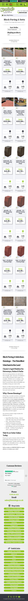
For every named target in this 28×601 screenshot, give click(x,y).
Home (5, 15)
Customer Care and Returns (14, 568)
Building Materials (14, 511)
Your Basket (14, 588)
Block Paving (10, 15)
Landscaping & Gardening (14, 514)
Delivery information (14, 565)
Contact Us (14, 562)
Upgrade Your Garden (14, 551)
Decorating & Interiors (14, 539)
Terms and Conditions (14, 576)
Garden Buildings (14, 517)
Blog (14, 557)
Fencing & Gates (14, 520)
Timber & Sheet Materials (14, 508)
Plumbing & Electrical (14, 531)
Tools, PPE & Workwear (14, 534)
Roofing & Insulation (14, 528)
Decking (14, 522)
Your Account (14, 585)
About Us (14, 554)
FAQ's (14, 560)
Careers (14, 590)
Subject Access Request (14, 582)
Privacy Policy (14, 579)
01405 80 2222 (23, 12)
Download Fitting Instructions (14, 571)
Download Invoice (14, 574)
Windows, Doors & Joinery (14, 542)
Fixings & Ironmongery (14, 536)
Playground (14, 525)
